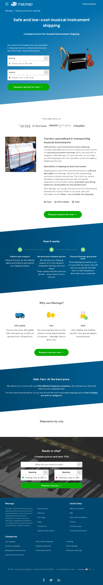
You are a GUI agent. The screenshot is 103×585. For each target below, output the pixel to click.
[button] (6, 4)
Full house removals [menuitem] (74, 550)
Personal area (89, 4)
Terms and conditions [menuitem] (78, 517)
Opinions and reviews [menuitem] (46, 531)
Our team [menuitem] (41, 517)
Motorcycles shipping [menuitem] (44, 541)
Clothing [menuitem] (69, 541)
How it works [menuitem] (43, 508)
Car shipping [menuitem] (10, 541)
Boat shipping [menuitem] (71, 546)
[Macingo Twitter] (51, 580)
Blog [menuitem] (39, 522)
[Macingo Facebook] (44, 580)
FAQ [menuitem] (71, 513)
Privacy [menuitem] (73, 522)
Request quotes (61, 214)
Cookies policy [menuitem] (76, 526)
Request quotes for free (27, 87)
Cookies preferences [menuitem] (78, 531)
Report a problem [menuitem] (77, 508)
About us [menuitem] (41, 513)
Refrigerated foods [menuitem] (43, 546)
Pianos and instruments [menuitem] (14, 555)
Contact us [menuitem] (42, 526)
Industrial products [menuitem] (43, 550)
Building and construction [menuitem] (15, 550)
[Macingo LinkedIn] (58, 580)
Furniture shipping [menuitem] (12, 546)
